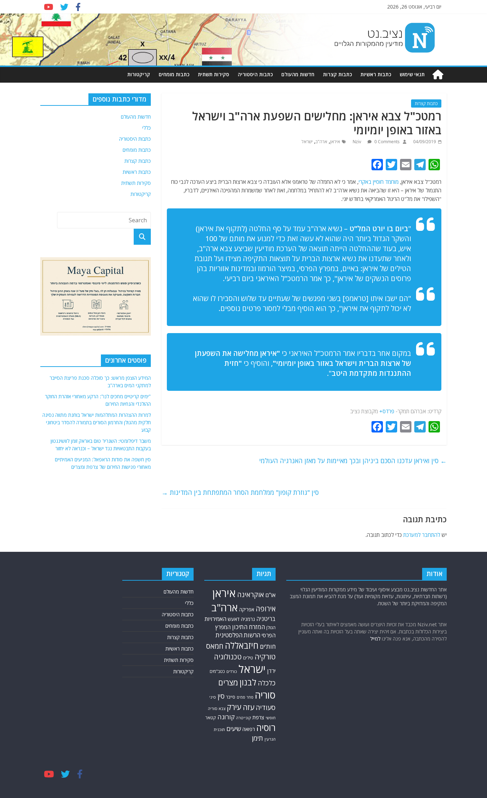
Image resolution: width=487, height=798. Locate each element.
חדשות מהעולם (297, 74)
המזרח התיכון (248, 627)
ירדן (271, 671)
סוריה (265, 694)
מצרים (228, 682)
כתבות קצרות (337, 74)
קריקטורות (138, 74)
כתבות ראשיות (375, 74)
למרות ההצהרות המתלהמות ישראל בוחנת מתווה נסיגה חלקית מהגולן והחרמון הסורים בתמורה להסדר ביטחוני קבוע (96, 422)
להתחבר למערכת (421, 534)
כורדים (231, 671)
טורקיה (265, 657)
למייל (375, 638)
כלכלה (267, 682)
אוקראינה (250, 594)
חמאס (215, 646)
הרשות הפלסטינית (238, 635)
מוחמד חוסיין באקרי (379, 181)
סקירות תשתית (213, 74)
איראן (335, 142)
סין (221, 696)
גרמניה (248, 619)
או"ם (270, 595)
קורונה (226, 716)
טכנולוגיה (228, 657)
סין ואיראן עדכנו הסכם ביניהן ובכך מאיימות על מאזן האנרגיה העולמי (353, 460)
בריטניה (266, 619)
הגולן (271, 627)
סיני (212, 697)
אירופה (266, 608)
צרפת (258, 717)
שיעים (233, 729)
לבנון (248, 682)
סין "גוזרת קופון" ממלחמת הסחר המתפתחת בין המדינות (240, 492)
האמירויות (215, 619)
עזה (248, 707)
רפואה (248, 729)
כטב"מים (217, 671)
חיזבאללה (241, 645)
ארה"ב (321, 142)
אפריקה (246, 609)
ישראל (307, 142)
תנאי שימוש (412, 74)
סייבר (230, 697)
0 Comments (386, 142)
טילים (248, 658)
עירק (234, 707)
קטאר (210, 718)
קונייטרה (243, 717)
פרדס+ (386, 411)
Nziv (357, 142)
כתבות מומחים (174, 74)
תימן (257, 738)
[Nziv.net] (438, 74)
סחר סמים (245, 697)
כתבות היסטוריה (255, 74)
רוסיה (266, 727)
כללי (146, 127)
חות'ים (268, 646)
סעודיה (266, 707)
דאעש (234, 619)
